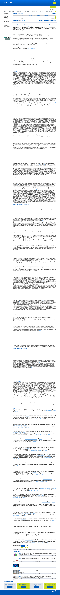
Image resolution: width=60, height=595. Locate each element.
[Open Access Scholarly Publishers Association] (5, 37)
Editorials (30, 15)
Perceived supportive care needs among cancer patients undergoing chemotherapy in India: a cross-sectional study (35, 570)
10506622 (53, 520)
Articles (23, 15)
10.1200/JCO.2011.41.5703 (46, 502)
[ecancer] (9, 2)
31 (44, 164)
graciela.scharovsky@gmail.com (31, 48)
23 (50, 120)
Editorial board (6, 16)
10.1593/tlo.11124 (48, 410)
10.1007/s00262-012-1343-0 (39, 443)
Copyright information (7, 26)
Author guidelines (6, 24)
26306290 (42, 542)
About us (26, 9)
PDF (55, 555)
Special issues (38, 15)
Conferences (22, 9)
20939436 (40, 439)
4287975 (39, 448)
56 (21, 369)
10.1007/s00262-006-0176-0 (40, 474)
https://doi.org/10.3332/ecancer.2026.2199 (36, 561)
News (7, 9)
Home (5, 9)
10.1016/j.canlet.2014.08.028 (17, 432)
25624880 (48, 455)
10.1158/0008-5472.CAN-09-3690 (40, 434)
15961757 (47, 495)
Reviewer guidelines (6, 30)
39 (42, 220)
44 (42, 281)
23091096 (53, 502)
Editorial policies (6, 25)
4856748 (19, 458)
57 (22, 370)
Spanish (55, 0)
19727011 (34, 513)
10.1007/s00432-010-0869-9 (47, 479)
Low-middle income (30, 549)
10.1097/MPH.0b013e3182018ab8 (34, 490)
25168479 (24, 432)
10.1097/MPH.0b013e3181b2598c (26, 513)
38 (35, 193)
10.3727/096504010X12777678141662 (31, 439)
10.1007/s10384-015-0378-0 (17, 497)
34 (17, 184)
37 (36, 189)
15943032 (24, 467)
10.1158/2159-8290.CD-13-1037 (17, 515)
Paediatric (16, 549)
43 (43, 280)
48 (19, 301)
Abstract (51, 555)
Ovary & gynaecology (49, 11)
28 (30, 127)
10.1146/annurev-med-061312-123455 (45, 488)
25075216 (23, 420)
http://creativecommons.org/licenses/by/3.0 (21, 66)
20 (23, 111)
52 (40, 330)
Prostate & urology (11, 11)
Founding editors (6, 17)
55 (39, 335)
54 (47, 334)
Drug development (45, 549)
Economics (21, 549)
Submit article (54, 13)
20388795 (48, 434)
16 (55, 102)
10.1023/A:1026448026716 (25, 463)
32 (45, 148)
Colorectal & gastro (26, 11)
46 (42, 300)
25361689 (33, 448)
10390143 (32, 463)
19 (17, 106)
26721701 (18, 484)
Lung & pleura (19, 11)
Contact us (5, 19)
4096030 (29, 420)
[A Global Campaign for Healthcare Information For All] (10, 37)
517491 (47, 418)
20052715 (14, 508)
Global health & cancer (25, 549)
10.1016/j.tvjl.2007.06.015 (29, 540)
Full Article (54, 555)
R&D (36, 549)
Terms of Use (15, 590)
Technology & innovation (40, 549)
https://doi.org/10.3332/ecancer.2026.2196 (36, 573)
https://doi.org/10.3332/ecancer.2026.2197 (36, 555)
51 (39, 330)
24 (21, 121)
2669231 (27, 427)
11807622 (42, 472)
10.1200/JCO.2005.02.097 (40, 495)
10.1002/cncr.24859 (51, 507)
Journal (10, 9)
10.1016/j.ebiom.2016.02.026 (47, 457)
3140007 (16, 411)
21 (24, 111)
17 (28, 104)
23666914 (46, 481)
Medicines (34, 549)
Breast (5, 11)
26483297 (25, 425)
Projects (7, 590)
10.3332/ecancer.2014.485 (16, 420)
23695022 (40, 450)
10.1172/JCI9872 (23, 519)
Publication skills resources (7, 33)
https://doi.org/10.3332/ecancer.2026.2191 (36, 578)
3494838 (16, 503)
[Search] (55, 9)
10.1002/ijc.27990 (34, 441)
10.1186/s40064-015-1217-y (35, 542)
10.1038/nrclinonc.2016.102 (18, 460)
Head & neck (41, 11)
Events (19, 9)
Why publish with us (6, 27)
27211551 (14, 458)
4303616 (53, 455)
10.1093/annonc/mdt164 (39, 481)
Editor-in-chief (6, 18)
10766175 (27, 416)
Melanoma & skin (34, 11)
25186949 (25, 515)
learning (16, 9)
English (53, 0)
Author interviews (46, 15)
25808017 (24, 497)
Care (18, 549)
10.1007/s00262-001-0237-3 (35, 472)
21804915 (54, 410)
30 (39, 164)
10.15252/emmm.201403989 (26, 448)
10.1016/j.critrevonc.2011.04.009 (33, 499)
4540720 (48, 542)
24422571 (54, 488)
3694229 (45, 450)
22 (21, 114)
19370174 (22, 427)
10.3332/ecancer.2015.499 (41, 455)
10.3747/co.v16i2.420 (16, 427)
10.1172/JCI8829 (35, 418)
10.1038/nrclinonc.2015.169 (18, 425)
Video (13, 9)
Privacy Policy (19, 590)
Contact (5, 590)
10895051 (17, 465)
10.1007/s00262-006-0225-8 (49, 436)
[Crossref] (8, 37)
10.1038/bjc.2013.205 (33, 450)
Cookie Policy (11, 590)
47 (43, 300)
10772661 (41, 418)
